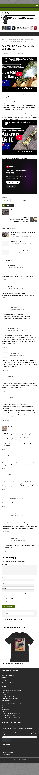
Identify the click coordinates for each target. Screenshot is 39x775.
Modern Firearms (6, 708)
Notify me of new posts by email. (13, 602)
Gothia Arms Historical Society (10, 698)
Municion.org (5, 709)
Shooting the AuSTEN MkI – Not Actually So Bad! (22, 233)
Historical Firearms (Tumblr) (9, 679)
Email (3, 583)
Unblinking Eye (6, 719)
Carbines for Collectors (8, 696)
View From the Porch (7, 683)
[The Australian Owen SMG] (5, 243)
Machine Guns (13, 39)
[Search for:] (19, 613)
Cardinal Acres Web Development (24, 761)
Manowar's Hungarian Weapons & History (12, 704)
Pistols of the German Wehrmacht (11, 713)
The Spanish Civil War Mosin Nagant (11, 717)
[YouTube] (14, 9)
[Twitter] (21, 9)
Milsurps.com (5, 706)
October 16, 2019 (15, 236)
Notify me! (6, 740)
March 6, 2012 (15, 253)
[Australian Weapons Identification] (5, 252)
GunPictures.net (6, 700)
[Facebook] (17, 9)
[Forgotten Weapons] (19, 23)
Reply (5, 280)
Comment (4, 564)
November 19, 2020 (8, 53)
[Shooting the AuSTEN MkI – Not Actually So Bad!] (5, 234)
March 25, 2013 (15, 243)
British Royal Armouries (8, 675)
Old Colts (4, 711)
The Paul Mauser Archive (8, 715)
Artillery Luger (5, 692)
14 (30, 236)
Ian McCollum (19, 53)
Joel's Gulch (5, 681)
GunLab (4, 677)
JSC (9, 475)
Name (4, 578)
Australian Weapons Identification (21, 251)
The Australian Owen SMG (18, 241)
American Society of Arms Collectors (11, 690)
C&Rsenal (4, 694)
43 (30, 243)
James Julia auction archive (9, 702)
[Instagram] (24, 9)
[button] (36, 5)
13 (26, 53)
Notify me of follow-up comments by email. (16, 599)
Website (4, 588)
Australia (10, 205)
